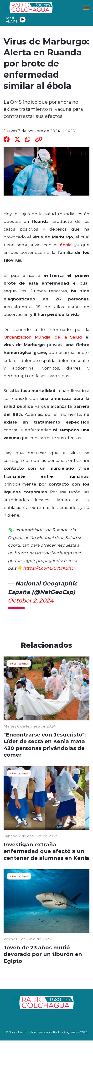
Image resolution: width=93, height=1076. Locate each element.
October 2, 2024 (30, 600)
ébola (66, 244)
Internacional (19, 663)
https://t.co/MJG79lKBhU (48, 568)
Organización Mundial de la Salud (43, 336)
